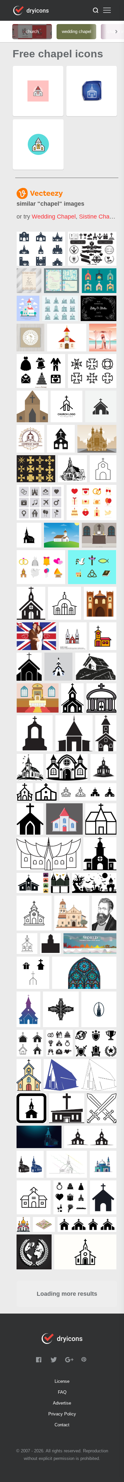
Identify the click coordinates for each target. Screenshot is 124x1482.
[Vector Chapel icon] (73, 636)
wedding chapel (54, 216)
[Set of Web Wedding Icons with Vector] (40, 502)
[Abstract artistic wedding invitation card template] (29, 280)
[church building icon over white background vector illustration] (103, 468)
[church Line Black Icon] (64, 603)
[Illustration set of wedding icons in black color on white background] (41, 371)
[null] (66, 337)
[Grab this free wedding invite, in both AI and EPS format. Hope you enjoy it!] (61, 280)
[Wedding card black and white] (98, 308)
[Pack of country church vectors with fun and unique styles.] (41, 249)
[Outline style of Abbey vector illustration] (96, 439)
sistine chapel (98, 216)
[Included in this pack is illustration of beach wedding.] (102, 337)
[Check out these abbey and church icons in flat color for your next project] (60, 308)
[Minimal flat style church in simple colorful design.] (28, 308)
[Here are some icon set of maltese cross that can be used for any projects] (92, 371)
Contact (62, 1424)
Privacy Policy (62, 1413)
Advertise (62, 1403)
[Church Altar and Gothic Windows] (38, 698)
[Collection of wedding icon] (41, 567)
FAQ (62, 1392)
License (62, 1381)
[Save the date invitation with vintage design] (30, 337)
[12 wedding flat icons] (91, 502)
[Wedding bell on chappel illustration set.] (99, 280)
